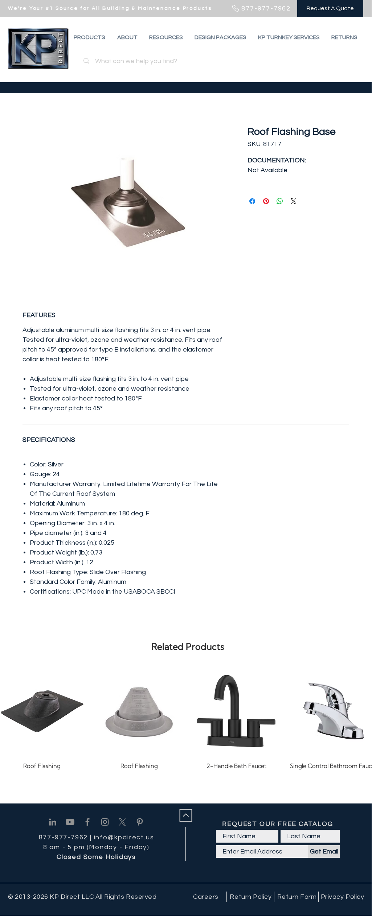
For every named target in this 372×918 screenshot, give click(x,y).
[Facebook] (87, 822)
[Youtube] (70, 822)
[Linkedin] (53, 822)
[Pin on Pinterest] (266, 201)
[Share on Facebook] (252, 201)
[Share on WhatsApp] (279, 201)
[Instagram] (105, 822)
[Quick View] (139, 711)
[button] (344, 37)
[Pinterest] (140, 822)
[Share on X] (293, 201)
